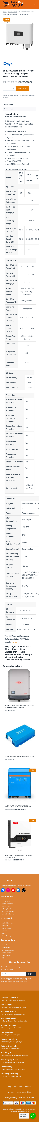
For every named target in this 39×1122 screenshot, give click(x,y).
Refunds (30, 1098)
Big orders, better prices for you (11, 1035)
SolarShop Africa (20, 659)
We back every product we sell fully (12, 1028)
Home (4, 12)
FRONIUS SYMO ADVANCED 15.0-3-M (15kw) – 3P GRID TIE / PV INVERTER (19, 706)
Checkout (5, 926)
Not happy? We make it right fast (11, 1048)
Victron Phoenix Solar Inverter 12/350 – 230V (19, 756)
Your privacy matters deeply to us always (13, 1069)
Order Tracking (6, 936)
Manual (14, 642)
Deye (13, 646)
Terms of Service (20, 981)
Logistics (4, 933)
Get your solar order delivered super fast (13, 1014)
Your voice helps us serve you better (13, 1000)
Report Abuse (6, 955)
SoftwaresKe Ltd (23, 1112)
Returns (22, 1098)
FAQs (3, 958)
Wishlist (4, 931)
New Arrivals (6, 901)
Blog (9, 1086)
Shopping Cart (6, 928)
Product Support (7, 923)
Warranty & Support (8, 914)
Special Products (7, 904)
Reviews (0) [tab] (8, 109)
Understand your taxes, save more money (14, 1007)
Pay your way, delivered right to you (12, 1042)
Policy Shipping (11, 1098)
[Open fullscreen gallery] (34, 52)
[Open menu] (34, 4)
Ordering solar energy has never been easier (14, 1021)
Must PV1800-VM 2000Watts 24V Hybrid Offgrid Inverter (18, 856)
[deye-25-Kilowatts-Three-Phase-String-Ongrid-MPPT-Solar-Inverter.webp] (19, 36)
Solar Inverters (12, 12)
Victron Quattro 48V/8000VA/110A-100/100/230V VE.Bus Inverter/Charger (18, 805)
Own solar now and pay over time (11, 1076)
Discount (11, 1092)
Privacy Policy (6, 906)
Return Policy (6, 947)
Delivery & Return (7, 909)
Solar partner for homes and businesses (13, 1062)
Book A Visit (17, 1086)
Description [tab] (8, 104)
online (17, 654)
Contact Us (5, 945)
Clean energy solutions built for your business (15, 1055)
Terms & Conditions (8, 911)
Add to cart (22, 88)
